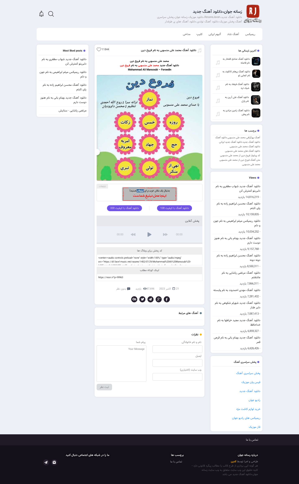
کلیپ (199, 34)
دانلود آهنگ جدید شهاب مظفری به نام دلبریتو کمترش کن (238, 188)
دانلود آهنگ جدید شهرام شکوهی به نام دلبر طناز (237, 305)
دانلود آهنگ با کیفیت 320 (124, 208)
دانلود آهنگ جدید (251, 142)
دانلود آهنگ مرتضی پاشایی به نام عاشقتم (241, 275)
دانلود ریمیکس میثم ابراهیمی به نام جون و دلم (236, 223)
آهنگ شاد (233, 34)
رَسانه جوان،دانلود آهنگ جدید (217, 12)
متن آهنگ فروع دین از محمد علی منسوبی (239, 160)
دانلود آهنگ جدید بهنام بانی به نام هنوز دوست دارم (237, 240)
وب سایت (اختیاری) (190, 370)
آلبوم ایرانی (214, 34)
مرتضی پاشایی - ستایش (72, 110)
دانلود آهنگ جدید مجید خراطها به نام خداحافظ (238, 322)
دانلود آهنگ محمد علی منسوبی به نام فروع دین (168, 50)
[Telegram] (150, 299)
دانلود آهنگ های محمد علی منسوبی (242, 151)
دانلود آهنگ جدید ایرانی (230, 142)
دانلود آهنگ (221, 137)
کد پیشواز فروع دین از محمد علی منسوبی (240, 155)
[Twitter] (142, 299)
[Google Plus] (159, 299)
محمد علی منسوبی (251, 164)
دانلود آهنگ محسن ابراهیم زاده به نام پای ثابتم (238, 205)
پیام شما (140, 342)
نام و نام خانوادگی (191, 342)
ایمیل (198, 356)
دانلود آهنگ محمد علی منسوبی (245, 146)
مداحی (186, 34)
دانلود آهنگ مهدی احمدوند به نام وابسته (236, 290)
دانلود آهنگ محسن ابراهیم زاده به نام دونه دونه (238, 257)
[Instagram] (54, 462)
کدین (233, 461)
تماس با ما (252, 440)
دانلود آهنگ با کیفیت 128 (174, 208)
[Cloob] (134, 299)
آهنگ (257, 137)
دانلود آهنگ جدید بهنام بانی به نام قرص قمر (237, 339)
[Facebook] (167, 299)
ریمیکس (250, 34)
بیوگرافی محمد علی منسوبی (240, 137)
